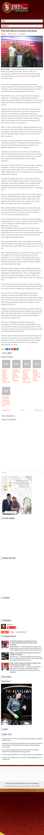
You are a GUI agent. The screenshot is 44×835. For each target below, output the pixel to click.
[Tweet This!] (9, 349)
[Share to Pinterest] (11, 353)
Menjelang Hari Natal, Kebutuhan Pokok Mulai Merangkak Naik (6, 401)
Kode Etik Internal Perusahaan (13, 786)
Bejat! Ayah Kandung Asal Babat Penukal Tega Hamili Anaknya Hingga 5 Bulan (25, 664)
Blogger (36, 783)
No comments (22, 34)
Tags (12, 632)
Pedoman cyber (26, 786)
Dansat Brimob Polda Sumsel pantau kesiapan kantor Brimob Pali (6, 376)
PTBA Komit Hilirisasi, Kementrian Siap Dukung (19, 31)
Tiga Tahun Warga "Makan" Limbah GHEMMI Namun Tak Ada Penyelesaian (26, 377)
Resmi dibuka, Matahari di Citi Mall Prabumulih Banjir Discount (36, 375)
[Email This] (3, 353)
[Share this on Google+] (12, 349)
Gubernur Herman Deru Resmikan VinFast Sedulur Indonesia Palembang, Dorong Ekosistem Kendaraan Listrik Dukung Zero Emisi (22, 745)
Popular (5, 632)
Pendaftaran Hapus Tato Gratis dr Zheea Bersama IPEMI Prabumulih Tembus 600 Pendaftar (23, 642)
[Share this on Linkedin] (17, 349)
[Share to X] (7, 353)
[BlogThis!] (5, 353)
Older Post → (38, 410)
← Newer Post (6, 410)
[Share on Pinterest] (15, 349)
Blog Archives (21, 632)
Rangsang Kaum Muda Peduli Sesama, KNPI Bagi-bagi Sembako (16, 375)
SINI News (20, 783)
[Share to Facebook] (9, 353)
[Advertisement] (22, 812)
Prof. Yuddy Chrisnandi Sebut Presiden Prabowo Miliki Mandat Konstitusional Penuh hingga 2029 (20, 750)
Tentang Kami (35, 786)
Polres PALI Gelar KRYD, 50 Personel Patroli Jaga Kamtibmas (22, 754)
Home (22, 410)
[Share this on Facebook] (7, 349)
